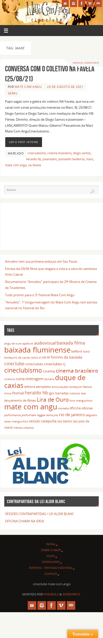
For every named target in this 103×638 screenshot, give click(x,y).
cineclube (14, 364)
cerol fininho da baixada (62, 357)
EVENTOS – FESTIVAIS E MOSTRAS (50, 568)
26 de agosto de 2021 (65, 87)
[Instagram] (73, 3)
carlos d (36, 357)
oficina (75, 408)
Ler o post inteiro (23, 142)
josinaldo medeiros (71, 159)
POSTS (50, 556)
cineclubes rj (55, 364)
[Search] (92, 191)
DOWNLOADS (51, 562)
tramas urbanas (24, 427)
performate (29, 415)
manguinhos (84, 400)
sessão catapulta (42, 421)
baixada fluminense (37, 350)
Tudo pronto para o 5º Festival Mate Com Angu (39, 295)
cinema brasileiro (59, 153)
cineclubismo (37, 153)
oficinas (87, 408)
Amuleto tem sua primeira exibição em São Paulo (41, 261)
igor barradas (58, 393)
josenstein (49, 159)
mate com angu (16, 165)
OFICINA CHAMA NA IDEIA (24, 521)
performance (12, 415)
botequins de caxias (17, 357)
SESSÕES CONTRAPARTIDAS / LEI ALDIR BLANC (39, 514)
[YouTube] (65, 3)
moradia (63, 408)
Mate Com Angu (28, 87)
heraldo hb (33, 159)
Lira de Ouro (53, 399)
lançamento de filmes (20, 400)
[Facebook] (81, 3)
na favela (34, 165)
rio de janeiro (72, 414)
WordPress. (71, 594)
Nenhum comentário (86, 62)
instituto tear (77, 393)
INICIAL (51, 544)
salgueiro (91, 415)
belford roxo (80, 351)
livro (72, 400)
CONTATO (50, 574)
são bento (64, 421)
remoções (52, 415)
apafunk (27, 343)
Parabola (51, 594)
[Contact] (98, 3)
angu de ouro (13, 343)
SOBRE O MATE (51, 550)
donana (49, 379)
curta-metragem (30, 378)
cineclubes (34, 364)
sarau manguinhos (16, 421)
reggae (41, 415)
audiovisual (45, 343)
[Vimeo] (90, 3)
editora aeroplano (37, 387)
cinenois (9, 379)
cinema (49, 371)
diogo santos (82, 153)
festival (18, 393)
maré (89, 159)
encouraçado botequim (67, 387)
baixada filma (70, 343)
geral (13, 93)
